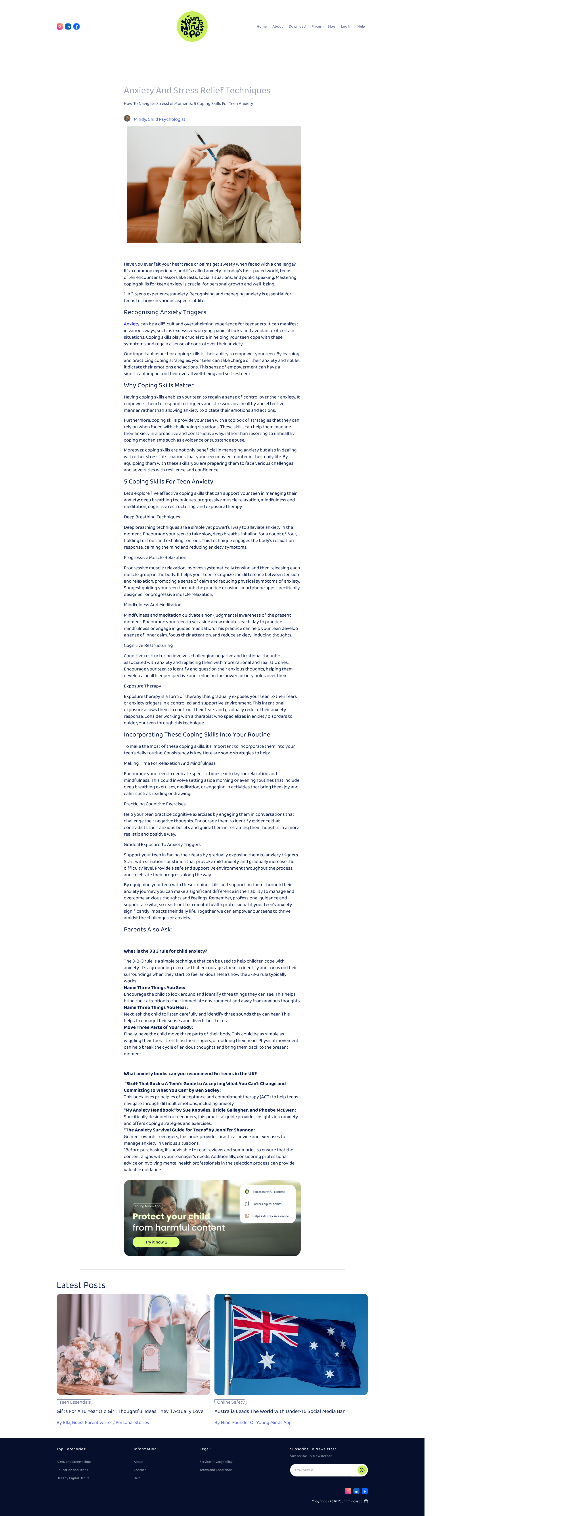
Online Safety (231, 1402)
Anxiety (132, 324)
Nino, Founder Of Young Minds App (256, 1422)
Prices (317, 26)
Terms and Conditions (216, 1470)
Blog (331, 26)
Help (361, 26)
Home (262, 26)
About (277, 26)
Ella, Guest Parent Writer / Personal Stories (106, 1422)
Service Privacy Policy (216, 1462)
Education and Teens (72, 1470)
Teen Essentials (75, 1402)
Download (297, 26)
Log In (346, 26)
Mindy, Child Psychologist (159, 118)
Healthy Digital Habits (73, 1478)
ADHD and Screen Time (74, 1462)
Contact (140, 1470)
